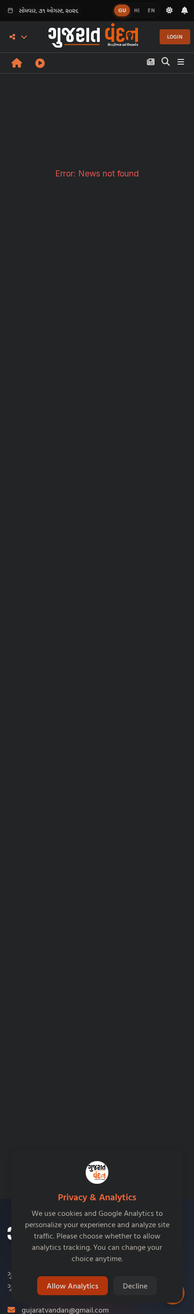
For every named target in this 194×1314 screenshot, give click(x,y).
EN (151, 10)
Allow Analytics (72, 1285)
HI (136, 10)
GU (122, 10)
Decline (135, 1285)
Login (175, 37)
